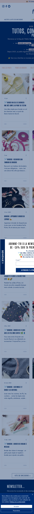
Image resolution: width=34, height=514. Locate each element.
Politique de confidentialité (17, 502)
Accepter (16, 506)
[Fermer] (31, 495)
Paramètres (16, 511)
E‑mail (18, 260)
